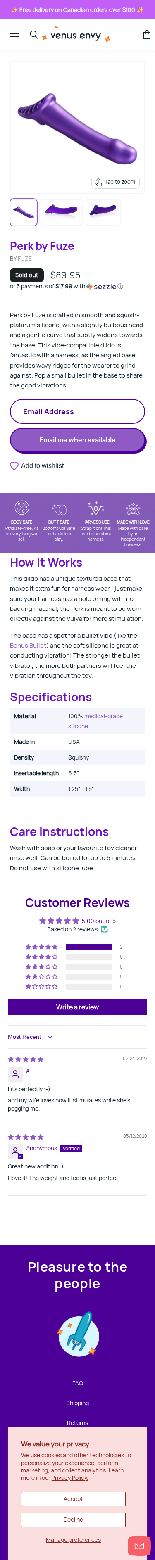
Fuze (25, 258)
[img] (25, 1059)
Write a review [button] (77, 1007)
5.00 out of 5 (99, 921)
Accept (73, 1499)
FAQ (77, 1383)
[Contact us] (139, 1546)
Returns (77, 1423)
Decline (73, 1519)
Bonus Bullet (28, 645)
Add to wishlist (42, 465)
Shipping (77, 1403)
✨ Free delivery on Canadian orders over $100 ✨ (77, 10)
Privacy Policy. (70, 1478)
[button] (77, 286)
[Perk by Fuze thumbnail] (23, 212)
